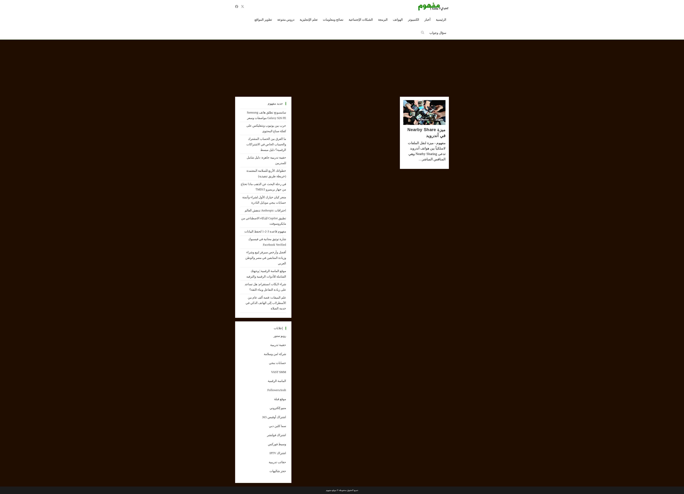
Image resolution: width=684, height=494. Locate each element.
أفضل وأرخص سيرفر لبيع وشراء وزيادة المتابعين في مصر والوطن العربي (265, 258)
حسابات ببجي (277, 363)
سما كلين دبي (277, 426)
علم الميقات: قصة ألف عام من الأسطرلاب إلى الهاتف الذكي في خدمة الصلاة (266, 303)
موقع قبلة (280, 399)
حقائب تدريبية (277, 462)
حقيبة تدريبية (278, 345)
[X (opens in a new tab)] (242, 6)
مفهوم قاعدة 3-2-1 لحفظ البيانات (265, 231)
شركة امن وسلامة (275, 354)
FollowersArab (276, 390)
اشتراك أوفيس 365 (274, 417)
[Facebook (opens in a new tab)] (237, 6)
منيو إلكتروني (278, 408)
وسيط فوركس (277, 444)
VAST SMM (278, 372)
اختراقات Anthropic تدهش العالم (265, 210)
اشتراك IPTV (278, 453)
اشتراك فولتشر (276, 435)
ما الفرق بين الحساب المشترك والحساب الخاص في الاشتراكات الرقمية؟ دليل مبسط (266, 144)
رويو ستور (280, 336)
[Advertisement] (342, 66)
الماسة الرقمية (277, 381)
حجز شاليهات (278, 471)
